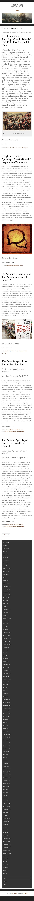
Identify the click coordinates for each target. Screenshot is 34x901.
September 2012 (7, 853)
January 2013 (6, 841)
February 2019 (6, 632)
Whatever (15, 147)
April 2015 (5, 763)
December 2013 (7, 809)
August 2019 (6, 621)
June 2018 (5, 653)
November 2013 (7, 812)
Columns (8, 351)
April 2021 (5, 580)
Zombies (22, 431)
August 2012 (6, 856)
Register (5, 881)
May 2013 (5, 830)
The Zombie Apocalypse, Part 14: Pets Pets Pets (15, 363)
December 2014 (7, 774)
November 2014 (7, 777)
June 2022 (5, 563)
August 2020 (6, 597)
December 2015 (7, 740)
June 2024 (5, 551)
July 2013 (5, 824)
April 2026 (5, 545)
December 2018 (7, 638)
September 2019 (7, 618)
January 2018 (6, 667)
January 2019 (6, 635)
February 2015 (6, 769)
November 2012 (7, 847)
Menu (17, 10)
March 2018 (6, 661)
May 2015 (5, 760)
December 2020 (7, 592)
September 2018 (7, 644)
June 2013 (5, 827)
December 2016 (7, 705)
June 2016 (5, 722)
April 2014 (5, 798)
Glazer (6, 431)
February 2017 (6, 699)
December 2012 (7, 844)
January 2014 (6, 806)
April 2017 (5, 693)
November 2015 (7, 743)
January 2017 (6, 702)
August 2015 (6, 751)
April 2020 (5, 606)
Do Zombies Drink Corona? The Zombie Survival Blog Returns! (16, 277)
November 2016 (7, 708)
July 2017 (5, 685)
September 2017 (7, 679)
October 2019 (6, 615)
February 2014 (6, 803)
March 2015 (6, 766)
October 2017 (6, 676)
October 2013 (6, 815)
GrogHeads (17, 4)
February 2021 (6, 586)
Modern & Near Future (14, 431)
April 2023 (5, 560)
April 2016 (5, 728)
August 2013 (6, 821)
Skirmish (25, 893)
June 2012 (5, 861)
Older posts (6, 535)
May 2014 (5, 795)
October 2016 (6, 711)
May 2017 (5, 690)
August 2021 (6, 574)
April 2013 (5, 832)
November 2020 (7, 595)
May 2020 (5, 603)
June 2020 (5, 600)
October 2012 (6, 850)
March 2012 (6, 870)
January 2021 (6, 589)
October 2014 (6, 780)
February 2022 (6, 568)
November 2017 (7, 673)
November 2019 (7, 612)
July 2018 (5, 650)
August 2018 (6, 647)
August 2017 (6, 682)
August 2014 (6, 786)
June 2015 (5, 757)
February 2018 (6, 664)
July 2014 (5, 789)
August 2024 (6, 548)
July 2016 (5, 719)
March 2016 (6, 731)
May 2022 (5, 566)
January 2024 (6, 557)
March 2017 (6, 696)
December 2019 (7, 609)
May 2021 (5, 577)
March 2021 (6, 583)
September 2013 (7, 818)
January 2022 (6, 571)
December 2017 (7, 670)
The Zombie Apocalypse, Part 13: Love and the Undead (15, 443)
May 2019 (5, 626)
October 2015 (6, 745)
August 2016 (6, 716)
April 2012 (5, 867)
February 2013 (6, 838)
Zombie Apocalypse (23, 147)
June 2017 (5, 687)
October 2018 (6, 641)
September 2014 (7, 783)
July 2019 (5, 624)
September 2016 (7, 714)
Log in (4, 884)
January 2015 (6, 772)
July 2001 (5, 873)
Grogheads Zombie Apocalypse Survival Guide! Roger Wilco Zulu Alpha (16, 159)
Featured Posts (9, 147)
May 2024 (5, 554)
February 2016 (6, 734)
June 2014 (5, 792)
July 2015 (5, 754)
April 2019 (5, 629)
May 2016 (5, 725)
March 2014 (6, 801)
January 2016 (6, 737)
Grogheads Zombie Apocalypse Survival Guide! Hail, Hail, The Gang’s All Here (16, 41)
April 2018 (5, 658)
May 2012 (5, 864)
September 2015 (7, 748)
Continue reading (8, 144)
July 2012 (5, 859)
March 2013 (6, 835)
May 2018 (5, 655)
